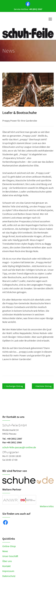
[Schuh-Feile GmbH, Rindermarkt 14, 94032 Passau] (28, 442)
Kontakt (6, 566)
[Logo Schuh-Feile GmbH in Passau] (28, 33)
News (5, 551)
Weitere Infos (47, 506)
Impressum (8, 571)
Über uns (7, 561)
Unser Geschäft (10, 556)
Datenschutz (8, 576)
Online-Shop (9, 546)
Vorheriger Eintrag (14, 386)
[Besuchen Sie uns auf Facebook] (27, 3)
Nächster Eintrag (43, 386)
